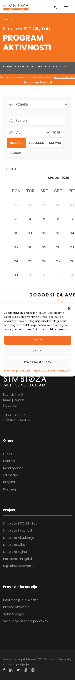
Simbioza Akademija (18, 537)
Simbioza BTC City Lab (20, 523)
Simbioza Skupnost (17, 530)
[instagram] (32, 670)
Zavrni (37, 351)
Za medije (10, 475)
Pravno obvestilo (16, 607)
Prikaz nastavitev (37, 362)
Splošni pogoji (13, 614)
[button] (69, 309)
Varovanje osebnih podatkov (51, 370)
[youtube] (25, 670)
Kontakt (9, 461)
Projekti (9, 482)
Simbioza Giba (14, 544)
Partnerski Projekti (17, 558)
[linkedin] (10, 670)
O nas (7, 454)
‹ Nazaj (8, 19)
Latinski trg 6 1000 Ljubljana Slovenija (13, 400)
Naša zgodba (13, 468)
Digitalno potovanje (18, 565)
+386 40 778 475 (16, 415)
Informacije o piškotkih (17, 370)
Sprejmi (37, 340)
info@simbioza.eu (16, 419)
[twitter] (18, 670)
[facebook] (4, 670)
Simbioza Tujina (15, 551)
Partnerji (9, 489)
